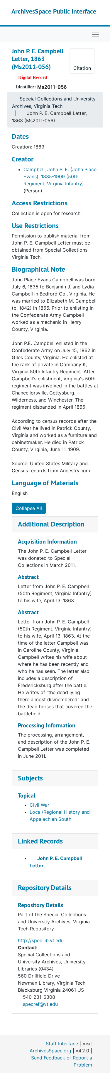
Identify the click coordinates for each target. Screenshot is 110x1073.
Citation (82, 68)
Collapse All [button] (29, 508)
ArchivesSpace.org (50, 1051)
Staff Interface (62, 1043)
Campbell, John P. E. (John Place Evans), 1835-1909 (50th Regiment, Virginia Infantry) (60, 176)
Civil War (39, 805)
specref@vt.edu (40, 1004)
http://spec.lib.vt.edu (41, 940)
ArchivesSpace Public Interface (53, 11)
